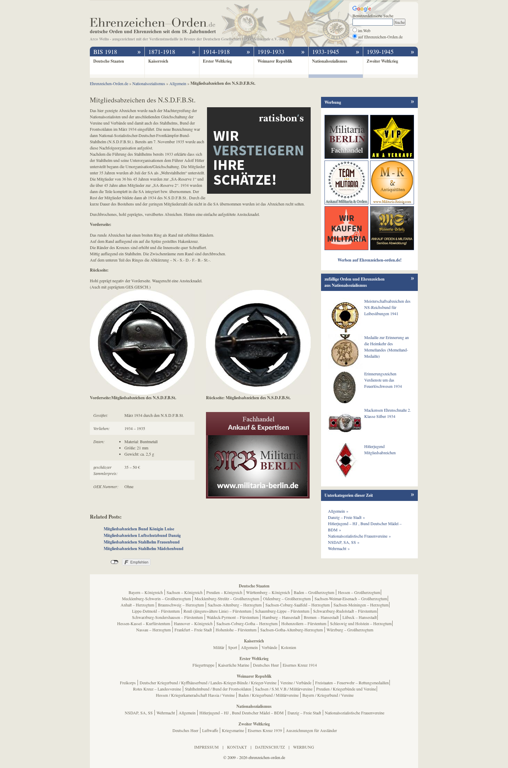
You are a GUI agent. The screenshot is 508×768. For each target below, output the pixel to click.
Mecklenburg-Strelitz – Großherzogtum (227, 598)
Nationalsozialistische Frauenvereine (354, 712)
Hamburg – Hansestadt (281, 617)
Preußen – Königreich (224, 592)
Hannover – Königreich (193, 623)
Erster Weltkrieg (217, 61)
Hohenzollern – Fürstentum (303, 623)
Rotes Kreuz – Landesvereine (157, 689)
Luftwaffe (210, 730)
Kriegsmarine (233, 730)
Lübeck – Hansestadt (359, 617)
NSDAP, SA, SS (139, 712)
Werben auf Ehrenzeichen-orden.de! (370, 260)
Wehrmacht (166, 712)
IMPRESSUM (206, 747)
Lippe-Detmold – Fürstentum (156, 611)
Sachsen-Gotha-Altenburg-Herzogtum (291, 629)
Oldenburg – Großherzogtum (287, 598)
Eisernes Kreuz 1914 (300, 665)
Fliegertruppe (203, 665)
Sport (232, 647)
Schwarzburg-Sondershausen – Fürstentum (167, 617)
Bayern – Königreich (146, 592)
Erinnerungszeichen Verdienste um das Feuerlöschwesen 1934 (383, 380)
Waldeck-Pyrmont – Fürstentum (232, 617)
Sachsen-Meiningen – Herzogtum (360, 604)
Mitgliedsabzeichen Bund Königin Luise (139, 529)
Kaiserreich (158, 61)
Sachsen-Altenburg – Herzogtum (235, 604)
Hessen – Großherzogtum (359, 592)
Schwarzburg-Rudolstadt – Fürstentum (345, 611)
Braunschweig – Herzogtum (181, 604)
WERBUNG (303, 747)
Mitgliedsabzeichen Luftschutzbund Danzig (142, 535)
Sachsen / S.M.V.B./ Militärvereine (283, 689)
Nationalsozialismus (329, 61)
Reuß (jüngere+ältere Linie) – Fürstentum (217, 611)
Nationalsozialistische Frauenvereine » (359, 536)
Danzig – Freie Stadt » (346, 517)
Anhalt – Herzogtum (137, 604)
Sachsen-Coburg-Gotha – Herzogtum (246, 623)
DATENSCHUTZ (270, 747)
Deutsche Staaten (108, 61)
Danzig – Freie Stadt (304, 712)
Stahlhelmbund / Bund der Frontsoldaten (218, 689)
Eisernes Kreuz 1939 (265, 730)
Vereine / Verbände (295, 682)
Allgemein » (338, 511)
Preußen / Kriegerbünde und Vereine (346, 689)
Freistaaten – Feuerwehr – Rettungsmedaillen (352, 682)
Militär (218, 647)
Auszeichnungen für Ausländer (311, 730)
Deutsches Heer (266, 665)
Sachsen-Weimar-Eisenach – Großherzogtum (350, 598)
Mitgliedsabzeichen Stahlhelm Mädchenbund (144, 548)
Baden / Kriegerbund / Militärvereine (268, 695)
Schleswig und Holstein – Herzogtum (361, 623)
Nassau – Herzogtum (153, 629)
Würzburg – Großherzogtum (350, 629)
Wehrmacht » (339, 548)
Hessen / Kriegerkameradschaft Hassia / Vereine (195, 695)
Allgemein (249, 647)
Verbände (269, 647)
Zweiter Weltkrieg (382, 61)
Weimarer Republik (274, 61)
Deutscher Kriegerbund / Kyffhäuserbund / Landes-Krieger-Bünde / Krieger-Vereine (208, 682)
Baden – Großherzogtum (314, 592)
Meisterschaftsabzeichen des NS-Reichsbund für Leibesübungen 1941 (387, 307)
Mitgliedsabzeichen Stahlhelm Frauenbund (142, 542)
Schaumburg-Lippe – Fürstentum (282, 611)
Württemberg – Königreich (268, 592)
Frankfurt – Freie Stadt (193, 629)
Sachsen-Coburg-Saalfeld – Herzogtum (297, 604)
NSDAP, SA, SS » (343, 542)
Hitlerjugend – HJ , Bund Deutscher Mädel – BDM (241, 712)
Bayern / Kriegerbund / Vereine (328, 695)
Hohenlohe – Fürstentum (236, 629)
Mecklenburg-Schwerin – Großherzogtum (156, 598)
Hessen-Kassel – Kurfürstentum (143, 623)
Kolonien (288, 647)
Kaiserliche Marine (233, 665)
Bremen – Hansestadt (321, 617)
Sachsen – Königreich (185, 592)
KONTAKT (237, 747)
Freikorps (128, 682)
